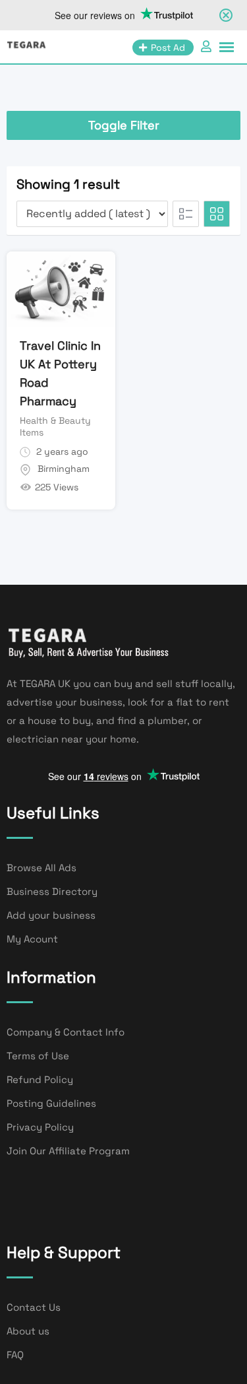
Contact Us (34, 1307)
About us (28, 1331)
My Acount (32, 939)
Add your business (51, 915)
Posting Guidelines (51, 1103)
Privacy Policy (40, 1127)
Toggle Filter (123, 125)
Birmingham (64, 469)
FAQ (15, 1354)
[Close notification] (226, 15)
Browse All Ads (41, 867)
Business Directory (52, 891)
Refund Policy (40, 1079)
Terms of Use (38, 1055)
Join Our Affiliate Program (68, 1150)
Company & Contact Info (65, 1032)
